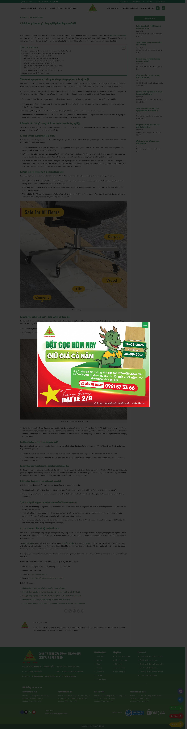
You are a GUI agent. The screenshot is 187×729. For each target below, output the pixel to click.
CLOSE (145, 325)
